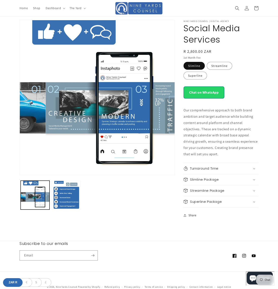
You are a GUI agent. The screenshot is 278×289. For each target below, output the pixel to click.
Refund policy (112, 286)
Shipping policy (176, 286)
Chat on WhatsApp (204, 92)
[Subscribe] (93, 255)
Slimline (194, 66)
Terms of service (154, 286)
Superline (195, 76)
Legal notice (224, 286)
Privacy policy (132, 286)
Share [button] (193, 215)
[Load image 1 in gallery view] (35, 195)
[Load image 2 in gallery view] (66, 195)
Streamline (219, 66)
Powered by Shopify (89, 286)
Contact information (201, 286)
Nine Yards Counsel (67, 286)
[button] (55, 8)
